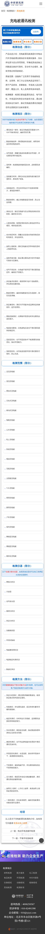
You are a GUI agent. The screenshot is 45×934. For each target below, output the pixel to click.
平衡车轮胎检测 (26, 838)
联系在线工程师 (21, 823)
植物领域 (33, 883)
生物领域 (8, 883)
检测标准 (20, 887)
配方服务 (20, 873)
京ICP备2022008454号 (23, 929)
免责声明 (33, 929)
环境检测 (20, 878)
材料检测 (8, 873)
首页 (3, 11)
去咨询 (36, 32)
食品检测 (8, 878)
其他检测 (20, 11)
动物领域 (20, 883)
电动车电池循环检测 (26, 831)
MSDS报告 (33, 878)
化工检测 (33, 873)
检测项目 (11, 11)
